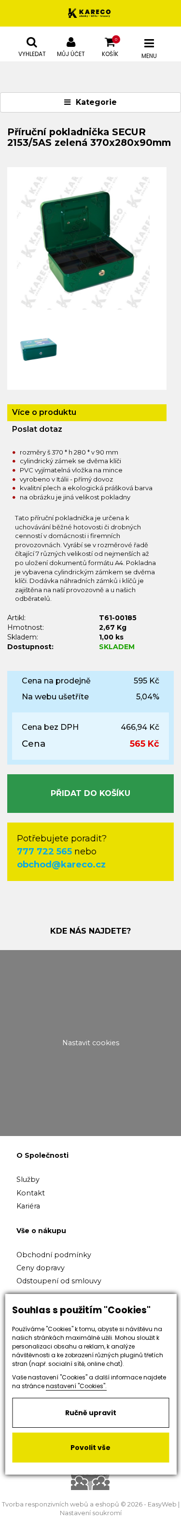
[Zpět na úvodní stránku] (90, 13)
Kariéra (28, 1206)
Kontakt (30, 1193)
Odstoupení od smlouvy (58, 1281)
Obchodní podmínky (53, 1254)
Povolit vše (90, 1447)
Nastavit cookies (90, 1042)
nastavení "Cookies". (76, 1386)
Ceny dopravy (40, 1268)
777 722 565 (44, 851)
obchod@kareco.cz (61, 864)
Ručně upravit (90, 1413)
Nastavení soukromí (91, 1513)
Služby (28, 1179)
